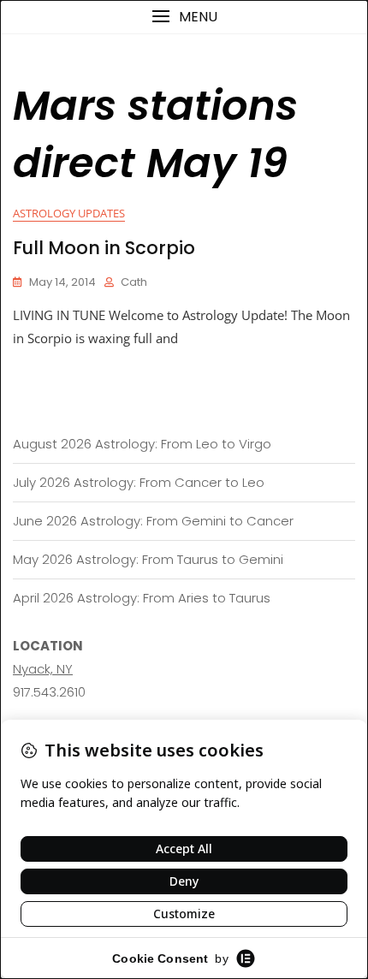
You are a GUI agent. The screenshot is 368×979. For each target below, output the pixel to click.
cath (134, 282)
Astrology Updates (69, 213)
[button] (184, 17)
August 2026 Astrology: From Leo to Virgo (142, 444)
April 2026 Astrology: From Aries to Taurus (141, 598)
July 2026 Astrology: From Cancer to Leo (138, 482)
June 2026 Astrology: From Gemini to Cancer (153, 521)
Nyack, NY (43, 669)
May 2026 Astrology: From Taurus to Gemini (148, 559)
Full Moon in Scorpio (104, 247)
